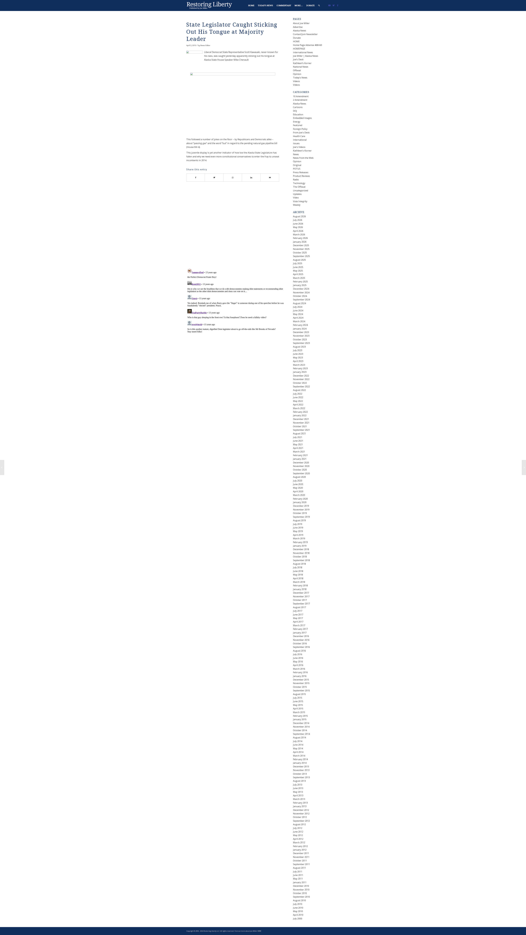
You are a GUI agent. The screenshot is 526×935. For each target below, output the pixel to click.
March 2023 (299, 364)
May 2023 (298, 357)
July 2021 (297, 437)
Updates (297, 194)
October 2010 (300, 893)
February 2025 (300, 281)
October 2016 (300, 643)
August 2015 (299, 694)
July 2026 (297, 219)
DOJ (295, 110)
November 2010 (301, 889)
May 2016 (298, 661)
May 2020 (298, 487)
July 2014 (297, 741)
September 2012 (301, 820)
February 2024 (300, 324)
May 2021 (298, 444)
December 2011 (301, 853)
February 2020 (300, 498)
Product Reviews (301, 175)
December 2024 (301, 288)
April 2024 (298, 317)
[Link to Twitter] (333, 5)
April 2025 (298, 274)
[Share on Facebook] (195, 177)
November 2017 (301, 596)
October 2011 (300, 860)
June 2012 (298, 831)
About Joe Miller (301, 23)
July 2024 (297, 306)
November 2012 (301, 813)
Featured (297, 125)
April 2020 (298, 491)
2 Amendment (300, 99)
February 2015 (300, 715)
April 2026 (298, 230)
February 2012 (300, 846)
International (300, 139)
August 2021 (299, 433)
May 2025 (298, 270)
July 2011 (297, 871)
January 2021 (299, 458)
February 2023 (300, 368)
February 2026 (300, 238)
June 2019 (298, 527)
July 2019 (297, 524)
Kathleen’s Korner (302, 63)
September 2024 (301, 299)
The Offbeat (299, 186)
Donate (297, 37)
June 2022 (298, 397)
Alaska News (299, 30)
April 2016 (298, 665)
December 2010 (301, 885)
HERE (259, 931)
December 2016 (301, 636)
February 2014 (300, 759)
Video (296, 197)
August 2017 (299, 607)
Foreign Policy (300, 128)
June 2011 (298, 875)
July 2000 (297, 918)
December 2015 (301, 679)
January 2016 (299, 676)
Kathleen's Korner (302, 150)
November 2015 (301, 683)
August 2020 (299, 476)
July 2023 (297, 350)
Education (298, 114)
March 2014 (299, 755)
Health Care (299, 136)
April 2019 (298, 534)
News (296, 154)
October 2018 (300, 556)
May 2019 (298, 531)
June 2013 (298, 788)
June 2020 (298, 484)
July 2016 (297, 654)
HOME (296, 41)
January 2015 (299, 719)
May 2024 (298, 314)
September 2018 (301, 560)
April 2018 (298, 578)
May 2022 (298, 401)
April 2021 (298, 448)
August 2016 (299, 650)
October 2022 (300, 382)
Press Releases (300, 172)
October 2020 (300, 469)
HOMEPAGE (299, 48)
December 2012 (301, 810)
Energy (296, 121)
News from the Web (303, 157)
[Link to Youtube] (329, 5)
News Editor (205, 45)
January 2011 (299, 882)
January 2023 (299, 371)
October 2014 (300, 730)
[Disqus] (236, 227)
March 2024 (299, 321)
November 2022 (301, 379)
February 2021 (300, 455)
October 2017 (300, 600)
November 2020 (301, 466)
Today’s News (300, 77)
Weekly (296, 204)
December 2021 (301, 419)
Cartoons (298, 107)
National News (300, 66)
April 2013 (298, 795)
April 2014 (298, 752)
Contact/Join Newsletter (305, 34)
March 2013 (299, 799)
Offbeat (297, 70)
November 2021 (301, 422)
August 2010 (299, 900)
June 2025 (298, 267)
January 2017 (299, 632)
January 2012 (299, 849)
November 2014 (301, 726)
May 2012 (298, 835)
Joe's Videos (299, 147)
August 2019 (299, 520)
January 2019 (299, 545)
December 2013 (301, 766)
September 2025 (301, 256)
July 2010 (297, 904)
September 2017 (301, 603)
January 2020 (299, 502)
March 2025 (299, 277)
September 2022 (301, 386)
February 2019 (300, 542)
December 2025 (301, 245)
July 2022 (297, 393)
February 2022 (300, 411)
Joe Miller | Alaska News (305, 55)
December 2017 (301, 592)
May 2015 (298, 705)
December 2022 (301, 375)
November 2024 (301, 292)
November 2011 (301, 857)
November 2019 (301, 509)
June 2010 (298, 907)
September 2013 (301, 777)
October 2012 (300, 817)
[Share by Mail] (270, 177)
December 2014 (301, 723)
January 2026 (299, 241)
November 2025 (301, 249)
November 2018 (301, 553)
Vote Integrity (300, 201)
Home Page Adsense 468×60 (307, 45)
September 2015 (301, 690)
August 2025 (299, 259)
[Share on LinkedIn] (251, 177)
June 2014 (298, 744)
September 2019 (301, 516)
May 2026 (298, 227)
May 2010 (298, 911)
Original (297, 165)
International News (303, 52)
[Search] (319, 5)
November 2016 (301, 639)
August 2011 (299, 867)
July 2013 (297, 784)
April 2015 (298, 708)
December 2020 (301, 462)
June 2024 (298, 310)
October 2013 (300, 773)
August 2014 (299, 737)
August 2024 (299, 303)
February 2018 (300, 585)
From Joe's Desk (301, 132)
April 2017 (298, 621)
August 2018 (299, 563)
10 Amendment (300, 96)
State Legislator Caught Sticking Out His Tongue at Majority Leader (231, 32)
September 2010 (301, 896)
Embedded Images (302, 118)
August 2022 (299, 390)
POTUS (296, 168)
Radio (296, 179)
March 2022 (299, 408)
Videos (296, 81)
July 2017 (297, 610)
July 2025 (297, 263)
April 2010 (298, 914)
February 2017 (300, 628)
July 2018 (297, 567)
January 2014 (299, 762)
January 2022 (299, 415)
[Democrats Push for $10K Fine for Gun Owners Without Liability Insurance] (2, 467)
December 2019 (301, 505)
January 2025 (299, 285)
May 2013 (298, 791)
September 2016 (301, 647)
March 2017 (299, 625)
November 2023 (301, 335)
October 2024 (300, 296)
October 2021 (300, 426)
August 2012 (299, 824)
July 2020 (297, 480)
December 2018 (301, 549)
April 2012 (298, 838)
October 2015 (300, 686)
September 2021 (301, 429)
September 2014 (301, 733)
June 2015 (298, 701)
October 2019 (300, 513)
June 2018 (298, 571)
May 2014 (298, 748)
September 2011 (301, 864)
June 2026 (298, 223)
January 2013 (299, 806)
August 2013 (299, 780)
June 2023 (298, 353)
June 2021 (298, 440)
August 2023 (299, 346)
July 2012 (297, 828)
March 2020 (299, 495)
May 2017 (298, 618)
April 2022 (298, 404)
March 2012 (299, 842)
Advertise (298, 27)
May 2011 (298, 878)
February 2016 (300, 672)
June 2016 (298, 658)
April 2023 (298, 361)
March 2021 (299, 451)
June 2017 (298, 614)
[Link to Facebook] (338, 5)
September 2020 (301, 473)
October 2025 (300, 252)
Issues (296, 143)
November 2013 (301, 770)
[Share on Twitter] (214, 177)
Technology (299, 183)
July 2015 (297, 697)
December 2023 (301, 332)
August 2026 (299, 216)
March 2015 (299, 712)
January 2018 (299, 589)
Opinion (297, 74)
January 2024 (299, 328)
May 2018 (298, 574)
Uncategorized (300, 190)
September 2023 (301, 343)
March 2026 (299, 234)
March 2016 (299, 668)
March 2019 (299, 538)
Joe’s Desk (298, 59)
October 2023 (300, 339)
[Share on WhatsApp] (233, 177)
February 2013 (300, 802)
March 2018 (299, 581)
